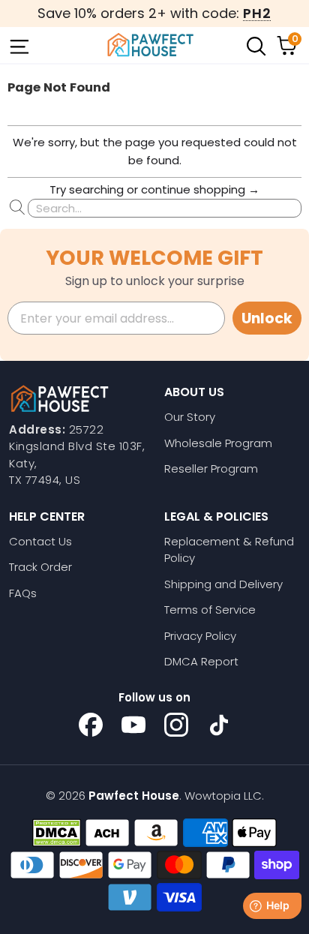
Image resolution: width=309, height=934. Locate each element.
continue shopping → (200, 189)
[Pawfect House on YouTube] (134, 725)
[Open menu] (18, 45)
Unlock (267, 318)
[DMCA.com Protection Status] (56, 832)
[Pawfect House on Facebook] (91, 725)
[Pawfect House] (151, 45)
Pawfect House (133, 795)
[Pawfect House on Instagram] (176, 725)
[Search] (255, 45)
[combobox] (165, 208)
